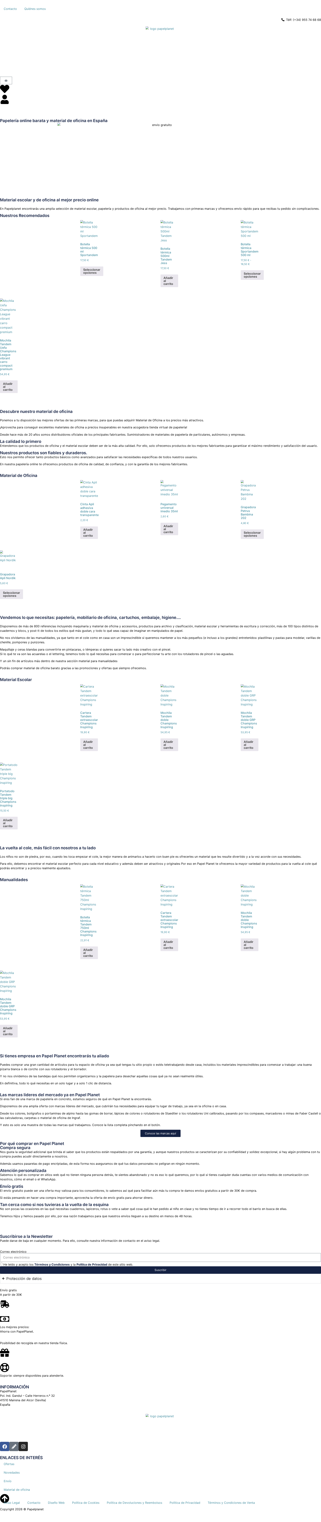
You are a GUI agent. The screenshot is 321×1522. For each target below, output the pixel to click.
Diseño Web (56, 1503)
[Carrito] (6, 80)
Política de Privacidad (92, 1264)
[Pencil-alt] (14, 1446)
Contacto (10, 9)
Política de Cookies (85, 1503)
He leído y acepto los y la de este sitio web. (68, 1264)
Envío (8, 1481)
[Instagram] (23, 1446)
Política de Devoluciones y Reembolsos (134, 1503)
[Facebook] (4, 1446)
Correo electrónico (13, 1251)
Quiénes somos (35, 9)
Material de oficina (17, 1489)
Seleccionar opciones (91, 271)
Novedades (12, 1472)
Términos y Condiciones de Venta (231, 1503)
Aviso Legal (12, 1503)
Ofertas (9, 1464)
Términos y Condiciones (52, 1264)
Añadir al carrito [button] (168, 281)
